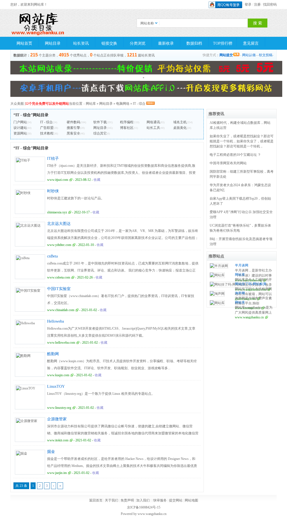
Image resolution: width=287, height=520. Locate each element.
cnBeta (52, 256)
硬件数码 (73, 122)
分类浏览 (137, 43)
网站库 (91, 104)
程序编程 (126, 122)
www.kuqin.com (58, 375)
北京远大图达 (59, 224)
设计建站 (20, 128)
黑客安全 (73, 133)
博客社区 (126, 128)
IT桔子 (53, 158)
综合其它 (100, 133)
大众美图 (17, 104)
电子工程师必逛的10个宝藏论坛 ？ (235, 155)
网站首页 (24, 43)
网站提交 (226, 55)
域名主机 (180, 122)
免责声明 (127, 500)
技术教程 (47, 133)
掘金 (51, 452)
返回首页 (96, 500)
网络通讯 (153, 122)
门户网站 (20, 122)
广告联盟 (47, 128)
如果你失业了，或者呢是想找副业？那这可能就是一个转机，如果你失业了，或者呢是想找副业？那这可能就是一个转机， (242, 141)
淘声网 (240, 293)
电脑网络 (122, 104)
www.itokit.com (57, 440)
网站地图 (191, 500)
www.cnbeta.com (58, 277)
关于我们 (111, 500)
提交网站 (175, 500)
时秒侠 (53, 191)
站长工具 (153, 128)
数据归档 (194, 43)
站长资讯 (81, 43)
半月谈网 (241, 265)
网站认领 (249, 55)
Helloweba (55, 321)
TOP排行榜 (222, 43)
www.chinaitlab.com (60, 310)
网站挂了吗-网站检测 (250, 284)
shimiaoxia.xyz (57, 212)
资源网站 (20, 133)
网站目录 (53, 43)
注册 (257, 4)
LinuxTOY (56, 386)
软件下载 (100, 122)
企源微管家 (57, 419)
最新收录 (166, 43)
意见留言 (251, 43)
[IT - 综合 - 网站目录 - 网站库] (38, 23)
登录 (248, 4)
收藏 (97, 180)
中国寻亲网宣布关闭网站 (228, 163)
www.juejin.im (57, 473)
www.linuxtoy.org (59, 408)
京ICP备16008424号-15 (143, 507)
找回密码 (270, 4)
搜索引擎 (73, 128)
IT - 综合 (139, 104)
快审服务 (160, 500)
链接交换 (109, 43)
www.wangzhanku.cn (249, 317)
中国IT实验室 (59, 289)
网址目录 (100, 128)
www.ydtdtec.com (59, 245)
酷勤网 (53, 354)
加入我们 (143, 500)
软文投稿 (265, 55)
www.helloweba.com (61, 343)
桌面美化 (180, 128)
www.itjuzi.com (57, 180)
